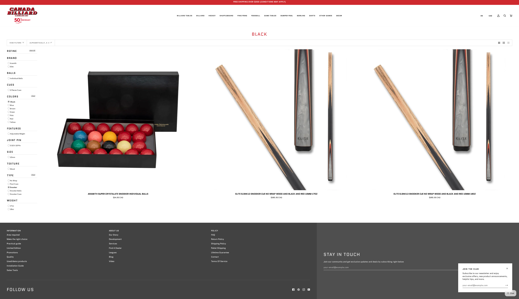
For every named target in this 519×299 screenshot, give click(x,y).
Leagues (113, 252)
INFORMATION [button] (14, 230)
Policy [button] (214, 230)
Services (113, 243)
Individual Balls (16, 78)
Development (115, 239)
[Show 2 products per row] (499, 43)
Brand (12, 58)
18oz (12, 209)
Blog (111, 257)
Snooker (13, 187)
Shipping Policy (218, 243)
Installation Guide (15, 265)
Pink (12, 115)
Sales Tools (12, 270)
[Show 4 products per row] (509, 43)
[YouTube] (309, 289)
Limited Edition (14, 248)
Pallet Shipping (218, 248)
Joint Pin (14, 140)
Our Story (113, 235)
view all (32, 50)
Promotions (12, 252)
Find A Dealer (115, 248)
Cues (10, 85)
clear (33, 96)
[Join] (504, 285)
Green (12, 112)
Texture (13, 163)
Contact (215, 257)
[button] (184, 16)
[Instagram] (303, 289)
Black (12, 102)
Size (10, 152)
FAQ (213, 235)
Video (111, 261)
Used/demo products (17, 261)
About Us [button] (114, 230)
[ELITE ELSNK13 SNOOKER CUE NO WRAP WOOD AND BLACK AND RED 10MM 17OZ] (276, 119)
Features (14, 128)
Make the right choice (17, 239)
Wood (12, 169)
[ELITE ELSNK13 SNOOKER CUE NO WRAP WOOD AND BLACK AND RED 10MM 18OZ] (434, 119)
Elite (12, 66)
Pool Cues (14, 184)
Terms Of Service (219, 261)
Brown (12, 108)
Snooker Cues (15, 194)
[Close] (508, 267)
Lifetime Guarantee (220, 252)
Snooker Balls (15, 190)
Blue (12, 105)
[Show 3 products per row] (503, 43)
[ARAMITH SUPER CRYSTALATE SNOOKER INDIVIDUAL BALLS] (118, 119)
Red (11, 118)
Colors (12, 96)
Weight (12, 200)
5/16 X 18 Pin (15, 145)
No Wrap (13, 180)
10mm (12, 157)
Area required (13, 235)
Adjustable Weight (17, 133)
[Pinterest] (298, 289)
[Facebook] (293, 289)
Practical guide (14, 243)
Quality (10, 257)
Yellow (13, 122)
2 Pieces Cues (15, 90)
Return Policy (217, 239)
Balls (11, 73)
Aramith (13, 63)
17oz (12, 206)
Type (10, 175)
